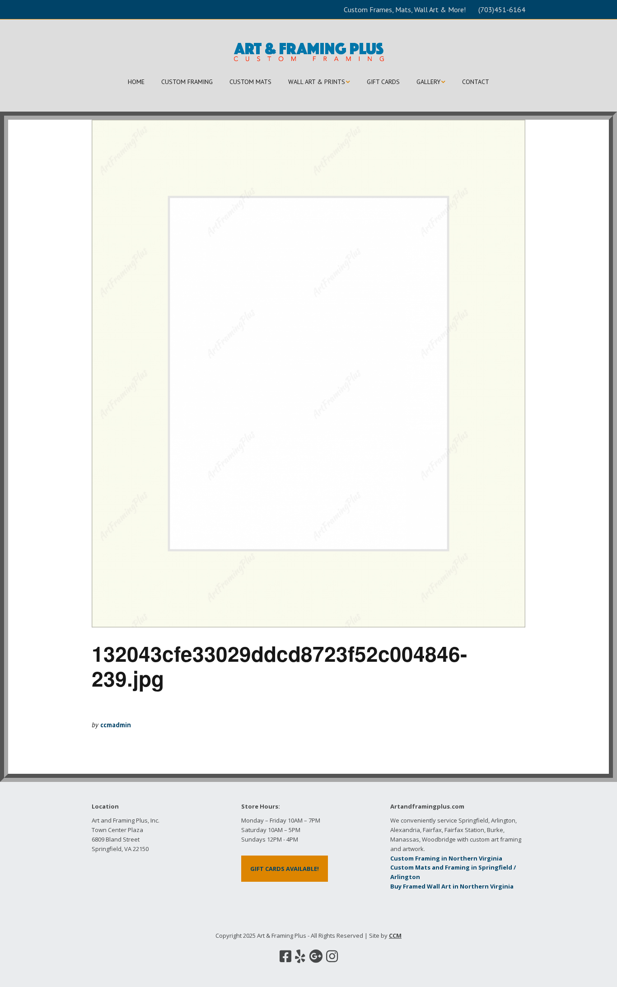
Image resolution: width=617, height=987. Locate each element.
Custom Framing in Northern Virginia (446, 858)
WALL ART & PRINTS (316, 82)
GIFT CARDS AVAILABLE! (284, 869)
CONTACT (475, 82)
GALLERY (428, 82)
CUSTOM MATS (250, 82)
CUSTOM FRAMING (187, 82)
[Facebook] (285, 956)
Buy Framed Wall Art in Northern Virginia (452, 886)
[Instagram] (332, 956)
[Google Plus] (316, 956)
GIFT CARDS (383, 82)
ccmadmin (115, 724)
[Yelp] (300, 956)
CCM (395, 935)
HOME (136, 82)
